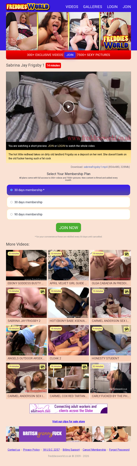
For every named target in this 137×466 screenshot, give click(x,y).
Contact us (14, 449)
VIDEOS (72, 7)
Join (70, 55)
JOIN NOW (68, 227)
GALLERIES (92, 7)
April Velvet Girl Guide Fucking (73, 283)
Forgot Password (119, 449)
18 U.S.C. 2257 (51, 449)
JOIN (127, 7)
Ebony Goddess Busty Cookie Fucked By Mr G (41, 283)
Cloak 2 (55, 358)
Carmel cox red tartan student (74, 396)
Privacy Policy (31, 449)
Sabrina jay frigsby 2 (24, 321)
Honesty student (105, 358)
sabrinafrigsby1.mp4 (96, 167)
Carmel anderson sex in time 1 (31, 396)
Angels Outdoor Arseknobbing (31, 358)
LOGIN (112, 7)
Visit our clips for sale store (68, 421)
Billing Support (71, 449)
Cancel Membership (94, 449)
